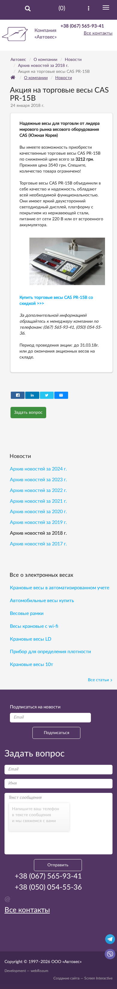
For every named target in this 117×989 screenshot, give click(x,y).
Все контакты (98, 33)
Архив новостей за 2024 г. (38, 469)
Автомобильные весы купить (42, 600)
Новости (63, 78)
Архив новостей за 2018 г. (38, 533)
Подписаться (56, 733)
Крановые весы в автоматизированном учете (59, 587)
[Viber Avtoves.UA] (110, 953)
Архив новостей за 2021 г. (38, 501)
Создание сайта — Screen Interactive (82, 978)
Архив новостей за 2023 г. (38, 479)
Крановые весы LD (30, 639)
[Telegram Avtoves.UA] (110, 938)
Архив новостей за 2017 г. (38, 544)
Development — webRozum (26, 971)
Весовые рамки (27, 613)
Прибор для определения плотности (50, 651)
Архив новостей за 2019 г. (38, 522)
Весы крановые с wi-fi (34, 626)
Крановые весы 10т (31, 664)
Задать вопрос (28, 412)
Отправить (57, 865)
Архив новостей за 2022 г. (38, 490)
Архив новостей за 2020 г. (38, 511)
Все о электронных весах (41, 575)
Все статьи (98, 680)
